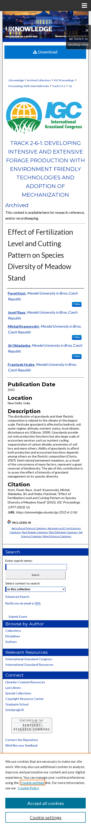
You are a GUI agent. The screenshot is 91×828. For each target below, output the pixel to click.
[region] (45, 790)
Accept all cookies (45, 803)
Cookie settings (32, 782)
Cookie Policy (28, 788)
